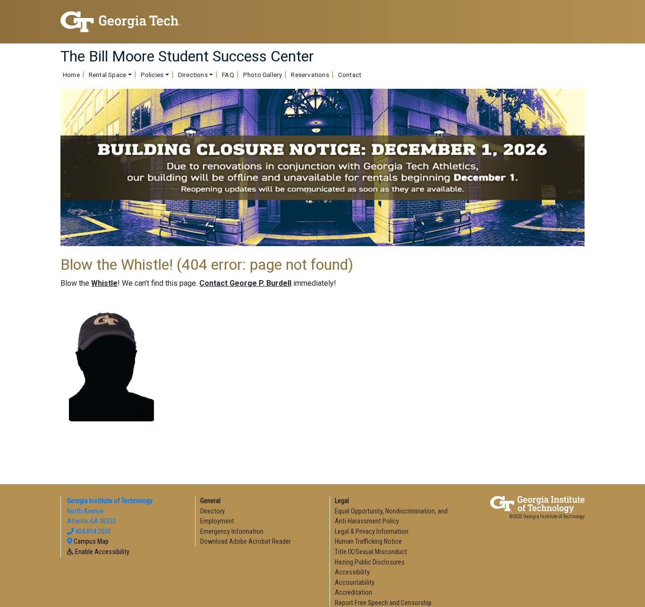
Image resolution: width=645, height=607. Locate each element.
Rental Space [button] (107, 74)
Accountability (354, 583)
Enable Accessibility (102, 552)
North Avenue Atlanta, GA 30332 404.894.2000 (109, 516)
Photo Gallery (262, 74)
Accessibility (352, 572)
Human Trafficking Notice (368, 542)
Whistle (104, 283)
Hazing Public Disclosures (370, 562)
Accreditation (353, 593)
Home (71, 74)
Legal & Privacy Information (371, 532)
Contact (349, 74)
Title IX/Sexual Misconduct (371, 552)
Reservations (310, 74)
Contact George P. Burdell (245, 283)
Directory (212, 511)
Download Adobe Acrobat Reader (245, 542)
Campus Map (91, 542)
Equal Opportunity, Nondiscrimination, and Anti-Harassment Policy (391, 516)
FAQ (228, 74)
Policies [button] (152, 74)
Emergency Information (231, 532)
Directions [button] (193, 74)
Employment (217, 521)
